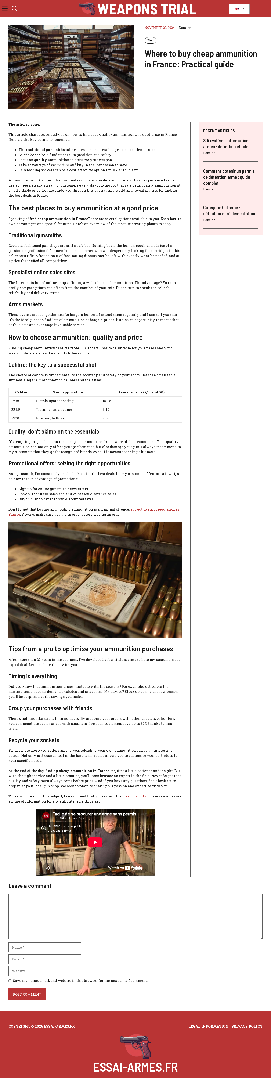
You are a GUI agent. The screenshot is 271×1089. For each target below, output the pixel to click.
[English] (238, 9)
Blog (150, 40)
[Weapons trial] (87, 8)
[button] (14, 8)
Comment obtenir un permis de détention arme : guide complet (229, 177)
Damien (185, 28)
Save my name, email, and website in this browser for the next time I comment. (80, 980)
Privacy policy (247, 1026)
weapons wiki (134, 796)
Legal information (208, 1026)
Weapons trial (146, 8)
